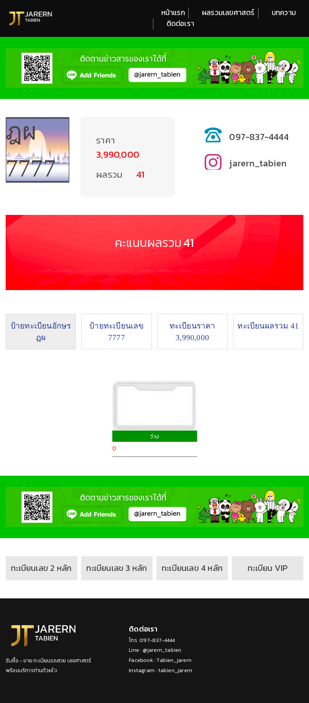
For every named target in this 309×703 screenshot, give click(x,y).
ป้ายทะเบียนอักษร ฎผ (41, 331)
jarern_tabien (257, 163)
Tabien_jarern (173, 660)
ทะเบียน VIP (268, 567)
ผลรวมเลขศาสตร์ (228, 13)
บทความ (284, 13)
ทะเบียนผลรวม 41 (268, 325)
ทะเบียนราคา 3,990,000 (193, 331)
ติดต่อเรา (180, 23)
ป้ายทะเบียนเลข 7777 (116, 331)
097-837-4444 (258, 136)
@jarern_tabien (162, 650)
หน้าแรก (173, 13)
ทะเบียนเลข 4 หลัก (192, 567)
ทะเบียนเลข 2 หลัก (41, 567)
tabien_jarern (175, 670)
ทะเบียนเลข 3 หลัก (116, 567)
